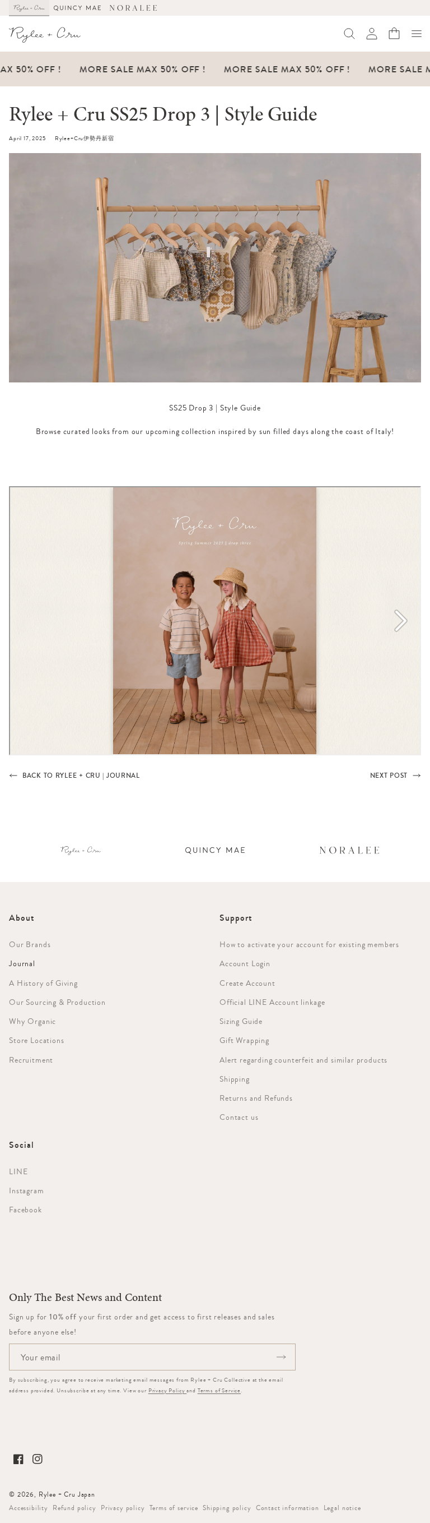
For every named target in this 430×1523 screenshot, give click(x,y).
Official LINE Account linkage (272, 1002)
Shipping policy (227, 1507)
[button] (417, 34)
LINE (18, 1171)
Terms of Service (219, 1390)
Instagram (26, 1190)
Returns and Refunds (256, 1098)
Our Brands (29, 944)
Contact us (238, 1117)
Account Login (244, 963)
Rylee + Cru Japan (67, 1494)
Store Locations (36, 1040)
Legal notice (342, 1507)
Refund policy (74, 1507)
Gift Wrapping (244, 1040)
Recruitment (31, 1060)
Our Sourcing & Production (57, 1002)
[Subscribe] (281, 1357)
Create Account (247, 983)
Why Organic (32, 1021)
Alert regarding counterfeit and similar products (303, 1060)
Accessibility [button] (28, 1507)
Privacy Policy (167, 1390)
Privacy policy (123, 1507)
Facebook (25, 1209)
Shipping (234, 1079)
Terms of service (173, 1507)
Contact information (287, 1507)
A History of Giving (43, 983)
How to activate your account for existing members (309, 944)
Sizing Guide (241, 1021)
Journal (22, 963)
